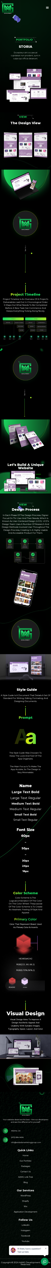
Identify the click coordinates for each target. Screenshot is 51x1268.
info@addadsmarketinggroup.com (26, 1142)
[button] (47, 7)
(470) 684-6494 (17, 1137)
